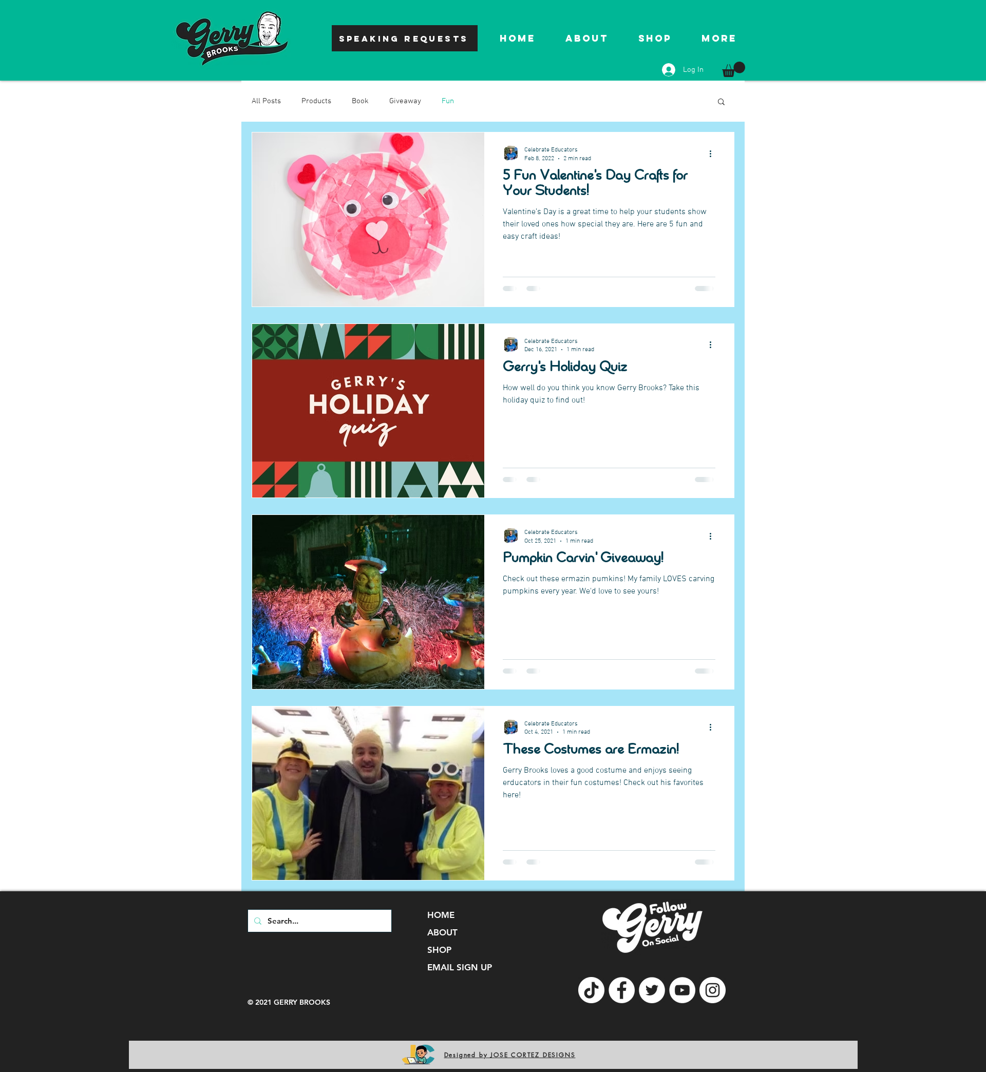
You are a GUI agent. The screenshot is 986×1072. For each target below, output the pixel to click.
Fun (448, 101)
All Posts (266, 101)
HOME (440, 915)
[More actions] (714, 153)
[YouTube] (682, 990)
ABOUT (442, 932)
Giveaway (405, 101)
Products (316, 101)
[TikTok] (591, 990)
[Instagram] (712, 990)
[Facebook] (622, 990)
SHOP (439, 950)
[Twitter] (652, 990)
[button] (733, 69)
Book (360, 101)
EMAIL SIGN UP (459, 967)
